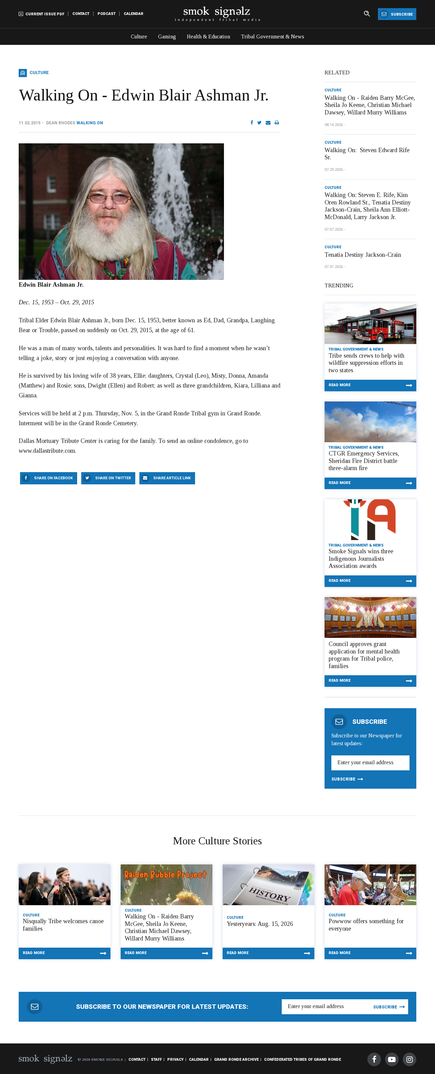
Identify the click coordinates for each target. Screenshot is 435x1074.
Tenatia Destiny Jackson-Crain (363, 254)
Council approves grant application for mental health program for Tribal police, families (364, 655)
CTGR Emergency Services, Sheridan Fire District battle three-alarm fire (364, 460)
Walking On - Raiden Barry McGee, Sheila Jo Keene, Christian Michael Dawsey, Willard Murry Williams (370, 105)
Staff (156, 1059)
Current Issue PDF (44, 14)
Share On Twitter (113, 478)
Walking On (89, 123)
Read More (339, 385)
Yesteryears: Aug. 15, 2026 (260, 923)
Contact (80, 14)
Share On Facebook (53, 478)
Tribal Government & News (272, 36)
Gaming (167, 36)
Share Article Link (172, 478)
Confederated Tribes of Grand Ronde (302, 1059)
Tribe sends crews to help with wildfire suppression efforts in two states (366, 363)
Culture (139, 36)
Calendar (133, 14)
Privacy (175, 1059)
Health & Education (208, 36)
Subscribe (401, 14)
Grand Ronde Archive (236, 1059)
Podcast (107, 14)
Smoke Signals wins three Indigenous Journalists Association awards (361, 558)
